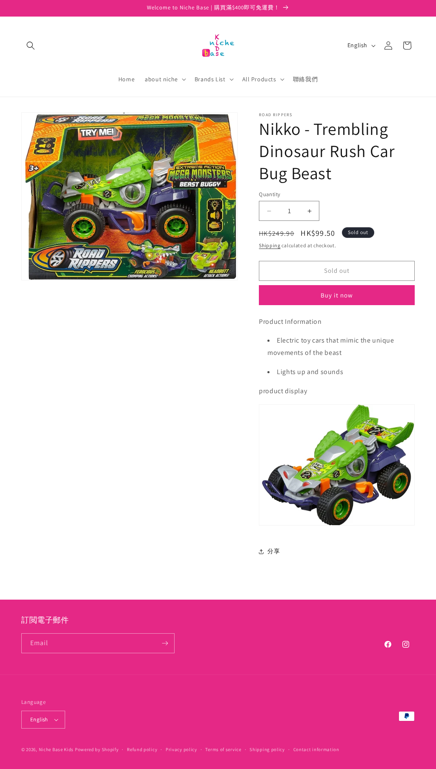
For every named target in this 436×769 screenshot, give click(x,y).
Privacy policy (181, 749)
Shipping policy (267, 749)
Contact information (316, 749)
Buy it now (337, 295)
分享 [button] (273, 551)
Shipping (270, 245)
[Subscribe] (164, 643)
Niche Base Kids (56, 749)
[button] (30, 45)
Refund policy (142, 749)
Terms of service (223, 749)
